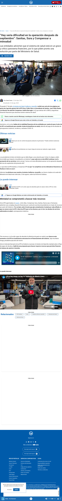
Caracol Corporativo (13, 478)
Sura (27, 314)
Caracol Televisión (13, 463)
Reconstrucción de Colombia (44, 6)
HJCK (10, 468)
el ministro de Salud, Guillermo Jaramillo (24, 106)
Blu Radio (2, 30)
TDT (22, 465)
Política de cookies (42, 467)
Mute (46, 499)
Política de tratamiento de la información (44, 466)
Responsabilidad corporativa (44, 463)
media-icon (31, 498)
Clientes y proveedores (25, 470)
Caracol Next (11, 480)
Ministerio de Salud (53, 314)
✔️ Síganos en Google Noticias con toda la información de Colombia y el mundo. (26, 195)
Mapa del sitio (24, 474)
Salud (7, 30)
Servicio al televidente (25, 461)
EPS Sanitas (19, 314)
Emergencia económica (12, 6)
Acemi (17, 203)
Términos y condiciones (43, 469)
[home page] (31, 2)
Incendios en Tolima (23, 6)
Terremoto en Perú (33, 6)
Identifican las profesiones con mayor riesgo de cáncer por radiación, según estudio (33, 149)
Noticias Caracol (12, 461)
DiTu (10, 470)
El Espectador (12, 472)
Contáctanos (23, 468)
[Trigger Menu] (2, 2)
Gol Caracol (11, 465)
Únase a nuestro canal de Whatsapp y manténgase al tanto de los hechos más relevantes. (29, 116)
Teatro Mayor (12, 474)
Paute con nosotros (25, 472)
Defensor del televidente (26, 463)
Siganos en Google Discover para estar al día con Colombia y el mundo (24, 120)
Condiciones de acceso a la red (44, 461)
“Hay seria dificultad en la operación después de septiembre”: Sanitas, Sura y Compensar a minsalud (31, 30)
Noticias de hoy (20, 317)
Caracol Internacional (13, 476)
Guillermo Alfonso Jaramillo (38, 314)
